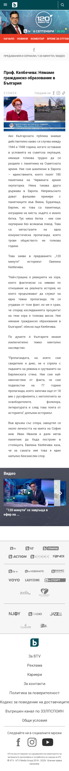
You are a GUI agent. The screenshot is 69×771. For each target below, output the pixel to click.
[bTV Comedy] (29, 548)
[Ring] (56, 556)
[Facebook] (19, 740)
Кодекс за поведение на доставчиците (34, 702)
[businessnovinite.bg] (56, 571)
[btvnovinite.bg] (33, 571)
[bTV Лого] (34, 642)
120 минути (46, 56)
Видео (60, 56)
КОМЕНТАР (37, 38)
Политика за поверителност (34, 693)
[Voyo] (12, 580)
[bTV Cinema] (50, 548)
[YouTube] (48, 740)
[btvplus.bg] (12, 571)
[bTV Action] (15, 556)
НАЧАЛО (9, 38)
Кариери (34, 674)
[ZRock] (44, 626)
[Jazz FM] (55, 614)
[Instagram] (32, 740)
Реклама (34, 665)
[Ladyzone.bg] (30, 580)
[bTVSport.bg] (52, 580)
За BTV (35, 656)
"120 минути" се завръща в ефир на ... (26, 512)
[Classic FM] (26, 625)
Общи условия (34, 720)
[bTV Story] (37, 556)
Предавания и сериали (20, 56)
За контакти (34, 684)
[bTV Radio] (34, 614)
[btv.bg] (13, 548)
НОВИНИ (22, 38)
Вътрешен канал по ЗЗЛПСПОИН (34, 711)
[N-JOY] (14, 614)
